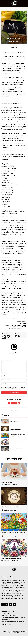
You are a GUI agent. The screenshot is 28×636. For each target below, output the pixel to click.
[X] (12, 403)
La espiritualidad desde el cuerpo (18, 442)
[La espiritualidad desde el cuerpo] (5, 442)
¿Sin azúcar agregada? (18, 336)
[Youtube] (14, 604)
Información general (6, 615)
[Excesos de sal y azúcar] (5, 448)
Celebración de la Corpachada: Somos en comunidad (17, 435)
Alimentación (11, 35)
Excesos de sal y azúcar (15, 448)
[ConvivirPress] (14, 347)
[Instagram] (6, 604)
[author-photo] (2, 484)
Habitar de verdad (14, 421)
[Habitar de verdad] (5, 422)
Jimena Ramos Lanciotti (8, 536)
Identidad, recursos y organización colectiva (15, 428)
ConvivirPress (15, 45)
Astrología (4, 619)
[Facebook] (9, 403)
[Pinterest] (15, 403)
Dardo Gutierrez (7, 484)
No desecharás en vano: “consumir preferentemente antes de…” (6, 337)
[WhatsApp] (19, 403)
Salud (19, 35)
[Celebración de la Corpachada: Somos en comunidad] (5, 435)
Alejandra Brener (7, 560)
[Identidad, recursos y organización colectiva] (5, 428)
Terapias (3, 624)
